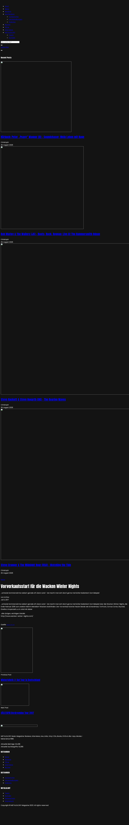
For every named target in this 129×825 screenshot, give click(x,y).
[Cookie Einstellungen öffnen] (16, 823)
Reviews (8, 11)
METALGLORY (10, 32)
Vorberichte (14, 17)
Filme (7, 27)
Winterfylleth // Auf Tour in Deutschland (20, 680)
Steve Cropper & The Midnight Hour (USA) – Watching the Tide (36, 565)
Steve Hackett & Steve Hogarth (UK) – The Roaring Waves (33, 399)
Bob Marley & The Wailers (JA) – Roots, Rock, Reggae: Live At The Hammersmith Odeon (50, 234)
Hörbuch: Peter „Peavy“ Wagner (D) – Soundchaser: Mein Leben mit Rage (42, 137)
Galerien (12, 22)
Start (7, 6)
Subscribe (5, 47)
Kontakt (12, 38)
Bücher (7, 24)
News (7, 9)
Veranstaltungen (15, 19)
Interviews (9, 30)
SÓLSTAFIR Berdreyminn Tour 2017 (17, 713)
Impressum (9, 801)
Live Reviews (10, 14)
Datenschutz (10, 798)
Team (11, 35)
